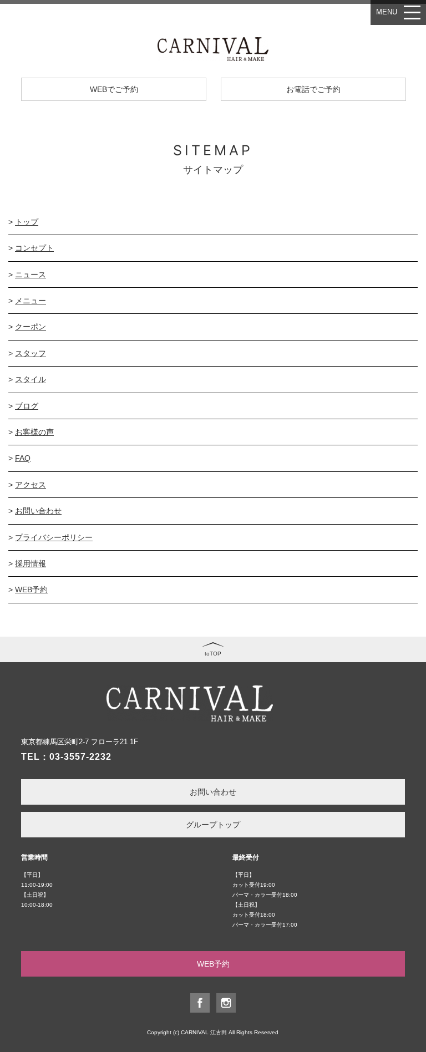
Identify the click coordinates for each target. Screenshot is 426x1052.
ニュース (30, 274)
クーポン (30, 326)
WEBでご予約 (114, 89)
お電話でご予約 (313, 89)
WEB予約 (31, 589)
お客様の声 (34, 432)
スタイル (30, 379)
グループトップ (213, 824)
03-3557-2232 (80, 756)
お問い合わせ (38, 510)
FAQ (23, 458)
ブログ (26, 406)
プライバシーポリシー (54, 537)
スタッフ (30, 353)
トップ (26, 221)
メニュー (30, 300)
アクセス (30, 484)
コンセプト (34, 247)
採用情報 (30, 563)
